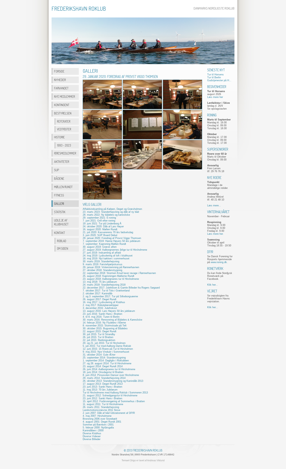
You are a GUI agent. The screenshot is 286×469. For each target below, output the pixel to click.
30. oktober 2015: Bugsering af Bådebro (105, 328)
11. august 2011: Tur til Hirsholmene (103, 404)
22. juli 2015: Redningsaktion (99, 340)
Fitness (59, 195)
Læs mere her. (215, 233)
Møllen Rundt (63, 187)
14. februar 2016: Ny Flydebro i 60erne (104, 322)
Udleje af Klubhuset (61, 222)
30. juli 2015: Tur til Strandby (99, 334)
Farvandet (61, 88)
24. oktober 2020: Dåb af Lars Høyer (103, 226)
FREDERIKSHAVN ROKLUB (79, 8)
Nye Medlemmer (64, 96)
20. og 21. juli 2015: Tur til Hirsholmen (104, 343)
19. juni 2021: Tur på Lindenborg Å (102, 223)
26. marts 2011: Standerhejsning (101, 407)
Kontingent (61, 105)
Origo (133, 460)
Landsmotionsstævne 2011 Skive (101, 410)
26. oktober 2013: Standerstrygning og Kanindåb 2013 (113, 380)
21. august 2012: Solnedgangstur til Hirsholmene (110, 395)
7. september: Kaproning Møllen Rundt (104, 243)
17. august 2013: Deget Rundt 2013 (103, 383)
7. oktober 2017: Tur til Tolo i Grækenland (106, 290)
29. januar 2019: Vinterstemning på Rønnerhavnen (111, 267)
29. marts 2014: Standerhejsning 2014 (104, 378)
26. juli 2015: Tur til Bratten (98, 337)
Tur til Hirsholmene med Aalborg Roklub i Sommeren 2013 (115, 392)
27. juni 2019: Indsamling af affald (102, 252)
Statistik (59, 212)
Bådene (59, 178)
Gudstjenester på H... (219, 80)
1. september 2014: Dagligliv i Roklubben (106, 360)
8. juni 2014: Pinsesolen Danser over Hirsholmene (111, 375)
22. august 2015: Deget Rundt (99, 331)
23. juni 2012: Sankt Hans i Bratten (102, 398)
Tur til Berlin (214, 77)
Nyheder (60, 80)
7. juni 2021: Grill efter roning (99, 220)
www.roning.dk (219, 262)
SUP (56, 170)
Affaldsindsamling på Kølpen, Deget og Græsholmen (112, 208)
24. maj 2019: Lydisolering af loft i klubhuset (107, 255)
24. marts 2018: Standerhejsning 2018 (104, 284)
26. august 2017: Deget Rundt (99, 299)
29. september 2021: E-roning (99, 217)
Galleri (59, 203)
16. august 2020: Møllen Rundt (100, 229)
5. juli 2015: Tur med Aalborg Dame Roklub (107, 345)
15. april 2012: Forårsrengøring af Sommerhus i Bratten (114, 401)
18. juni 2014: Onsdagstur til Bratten (103, 372)
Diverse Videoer (92, 436)
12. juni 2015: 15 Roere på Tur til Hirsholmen (108, 348)
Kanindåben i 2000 (93, 430)
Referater (63, 121)
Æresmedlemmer (65, 153)
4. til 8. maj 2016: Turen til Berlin (101, 316)
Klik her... (212, 284)
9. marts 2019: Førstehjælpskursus (102, 264)
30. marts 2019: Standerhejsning (101, 261)
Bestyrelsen (62, 113)
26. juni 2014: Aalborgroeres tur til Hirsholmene (109, 369)
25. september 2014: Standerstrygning (104, 357)
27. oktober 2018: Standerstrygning (102, 270)
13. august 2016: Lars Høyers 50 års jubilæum (109, 310)
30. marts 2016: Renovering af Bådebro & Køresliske (112, 319)
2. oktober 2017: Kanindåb (97, 293)
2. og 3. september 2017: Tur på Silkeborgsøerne (110, 296)
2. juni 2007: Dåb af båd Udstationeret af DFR (109, 412)
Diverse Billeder (91, 439)
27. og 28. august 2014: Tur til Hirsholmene (107, 363)
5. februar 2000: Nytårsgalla (98, 427)
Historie (59, 137)
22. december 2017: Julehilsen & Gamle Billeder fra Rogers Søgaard (121, 287)
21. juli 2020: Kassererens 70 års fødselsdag (108, 232)
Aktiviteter (61, 162)
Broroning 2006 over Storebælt (100, 418)
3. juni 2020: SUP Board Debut (100, 235)
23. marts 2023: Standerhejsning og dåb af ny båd (111, 211)
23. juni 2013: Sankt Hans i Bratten (102, 386)
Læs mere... (214, 205)
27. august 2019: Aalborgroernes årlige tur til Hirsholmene (115, 249)
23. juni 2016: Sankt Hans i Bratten (102, 313)
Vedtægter (64, 129)
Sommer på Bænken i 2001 (98, 424)
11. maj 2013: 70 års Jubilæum (100, 389)
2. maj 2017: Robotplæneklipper (100, 305)
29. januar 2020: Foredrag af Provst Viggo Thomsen (112, 238)
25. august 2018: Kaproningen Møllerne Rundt (108, 276)
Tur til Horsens (215, 74)
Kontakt (59, 233)
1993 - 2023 (64, 145)
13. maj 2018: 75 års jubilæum (100, 281)
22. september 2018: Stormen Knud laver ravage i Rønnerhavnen (119, 273)
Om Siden (62, 248)
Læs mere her (215, 97)
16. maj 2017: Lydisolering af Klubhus (104, 302)
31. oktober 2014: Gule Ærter (99, 354)
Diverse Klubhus (92, 433)
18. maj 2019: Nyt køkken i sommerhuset (106, 258)
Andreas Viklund (156, 460)
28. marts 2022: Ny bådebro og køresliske (106, 214)
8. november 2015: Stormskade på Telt (104, 325)
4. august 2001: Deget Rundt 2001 (102, 421)
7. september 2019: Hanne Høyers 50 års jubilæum (111, 241)
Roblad (61, 241)
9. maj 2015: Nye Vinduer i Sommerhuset (106, 351)
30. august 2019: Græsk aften (100, 246)
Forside (59, 71)
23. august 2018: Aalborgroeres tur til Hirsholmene (111, 278)
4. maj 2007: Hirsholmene (97, 415)
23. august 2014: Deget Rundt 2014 (103, 366)
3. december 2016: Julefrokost (100, 308)
